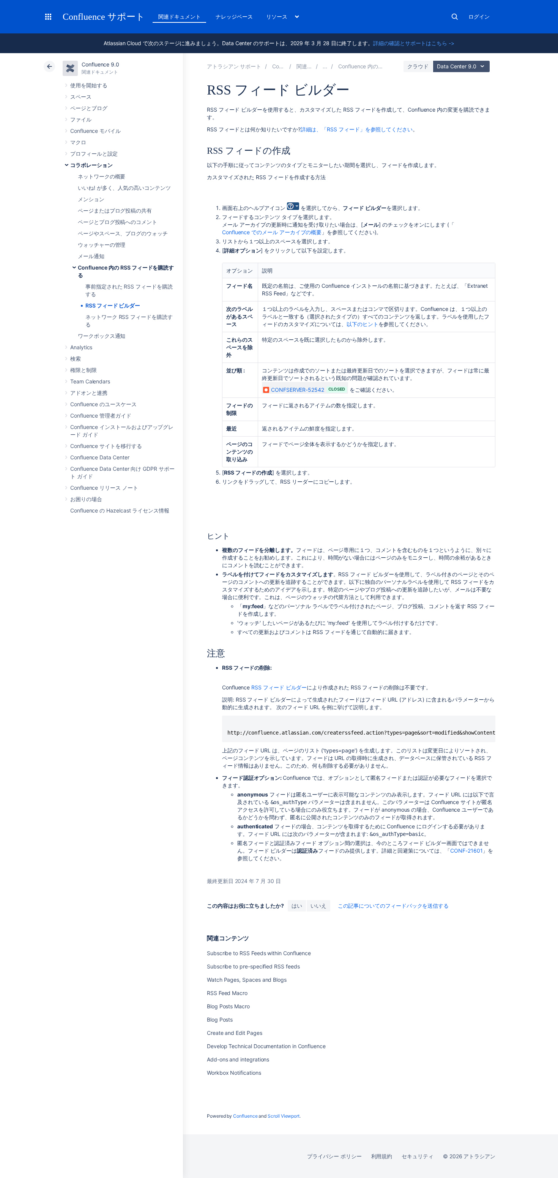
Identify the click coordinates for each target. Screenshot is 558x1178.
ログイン (479, 16)
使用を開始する (88, 85)
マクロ (78, 142)
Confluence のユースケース (103, 404)
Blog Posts (220, 1019)
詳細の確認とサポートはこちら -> (413, 43)
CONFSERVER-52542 (297, 389)
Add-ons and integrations (238, 1059)
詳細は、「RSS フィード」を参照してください (357, 129)
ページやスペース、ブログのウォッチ (123, 233)
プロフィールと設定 (94, 153)
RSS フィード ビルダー (112, 305)
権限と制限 (83, 370)
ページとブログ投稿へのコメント (117, 222)
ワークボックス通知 (101, 336)
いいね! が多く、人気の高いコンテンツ (124, 188)
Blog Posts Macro (228, 1006)
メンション (91, 199)
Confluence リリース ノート (104, 487)
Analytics (81, 347)
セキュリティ (417, 1156)
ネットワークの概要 (101, 176)
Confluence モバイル (95, 131)
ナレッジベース (234, 16)
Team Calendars (90, 381)
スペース (80, 96)
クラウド (418, 66)
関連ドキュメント (179, 16)
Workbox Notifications (234, 1072)
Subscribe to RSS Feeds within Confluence (259, 953)
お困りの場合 (86, 499)
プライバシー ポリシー (334, 1156)
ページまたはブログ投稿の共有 (115, 210)
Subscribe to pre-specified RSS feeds (253, 966)
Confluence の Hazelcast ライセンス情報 (119, 510)
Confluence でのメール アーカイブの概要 (272, 232)
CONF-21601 (466, 850)
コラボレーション (91, 165)
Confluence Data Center (99, 457)
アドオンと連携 (88, 393)
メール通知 (91, 256)
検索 (455, 17)
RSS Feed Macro (227, 993)
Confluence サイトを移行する (106, 446)
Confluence (245, 1116)
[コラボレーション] (325, 66)
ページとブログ (88, 108)
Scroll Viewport (283, 1116)
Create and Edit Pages (234, 1033)
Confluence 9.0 (100, 64)
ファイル (80, 119)
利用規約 (381, 1156)
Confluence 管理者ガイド (100, 415)
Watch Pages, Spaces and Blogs (247, 979)
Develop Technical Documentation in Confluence (266, 1046)
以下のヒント (362, 324)
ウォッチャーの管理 (101, 244)
